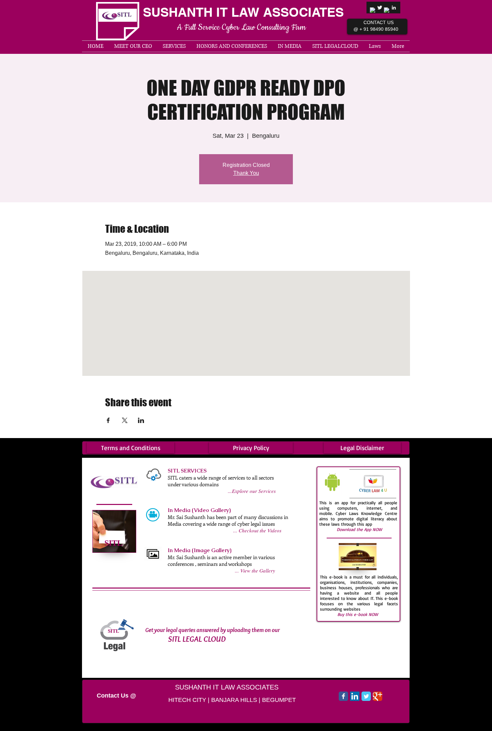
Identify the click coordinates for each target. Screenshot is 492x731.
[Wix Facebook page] (343, 696)
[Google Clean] (387, 10)
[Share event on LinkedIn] (141, 420)
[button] (231, 46)
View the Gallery (257, 570)
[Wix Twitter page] (366, 696)
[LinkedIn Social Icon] (354, 696)
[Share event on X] (124, 420)
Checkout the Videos (260, 530)
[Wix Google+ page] (377, 696)
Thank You (246, 173)
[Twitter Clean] (380, 7)
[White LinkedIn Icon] (394, 7)
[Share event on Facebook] (108, 420)
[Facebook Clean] (373, 10)
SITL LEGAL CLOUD (197, 639)
